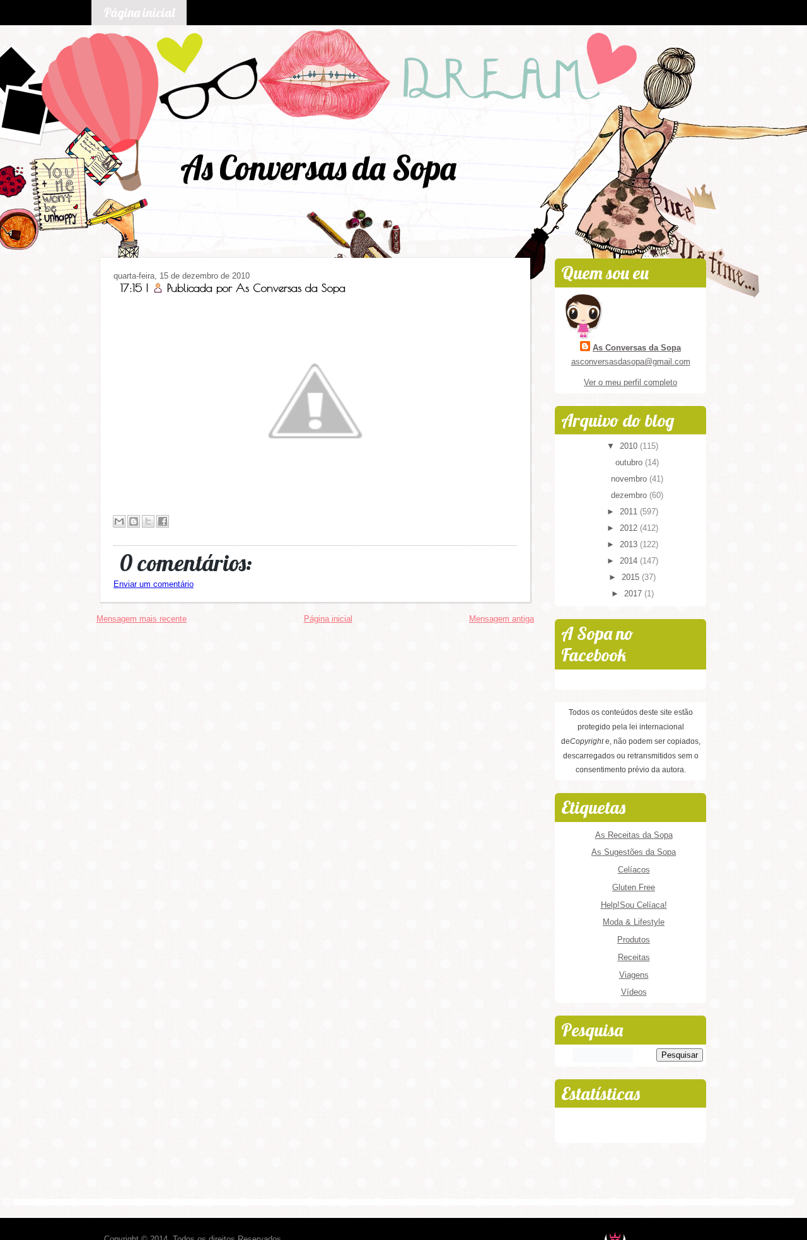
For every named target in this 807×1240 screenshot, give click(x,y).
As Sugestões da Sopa (633, 852)
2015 (632, 577)
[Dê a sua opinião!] (133, 521)
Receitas (634, 957)
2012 (630, 528)
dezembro (630, 495)
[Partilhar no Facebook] (162, 521)
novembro (630, 479)
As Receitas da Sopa (634, 835)
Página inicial (139, 12)
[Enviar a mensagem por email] (119, 521)
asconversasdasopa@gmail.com (630, 361)
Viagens (634, 975)
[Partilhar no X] (148, 521)
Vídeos (634, 992)
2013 (630, 544)
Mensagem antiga (501, 618)
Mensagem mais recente (141, 618)
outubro (630, 462)
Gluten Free (633, 887)
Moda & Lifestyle (634, 922)
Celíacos (634, 869)
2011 (630, 511)
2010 (630, 446)
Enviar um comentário (153, 584)
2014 (630, 560)
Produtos (633, 939)
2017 (634, 593)
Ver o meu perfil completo (630, 382)
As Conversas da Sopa (318, 167)
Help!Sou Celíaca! (634, 905)
